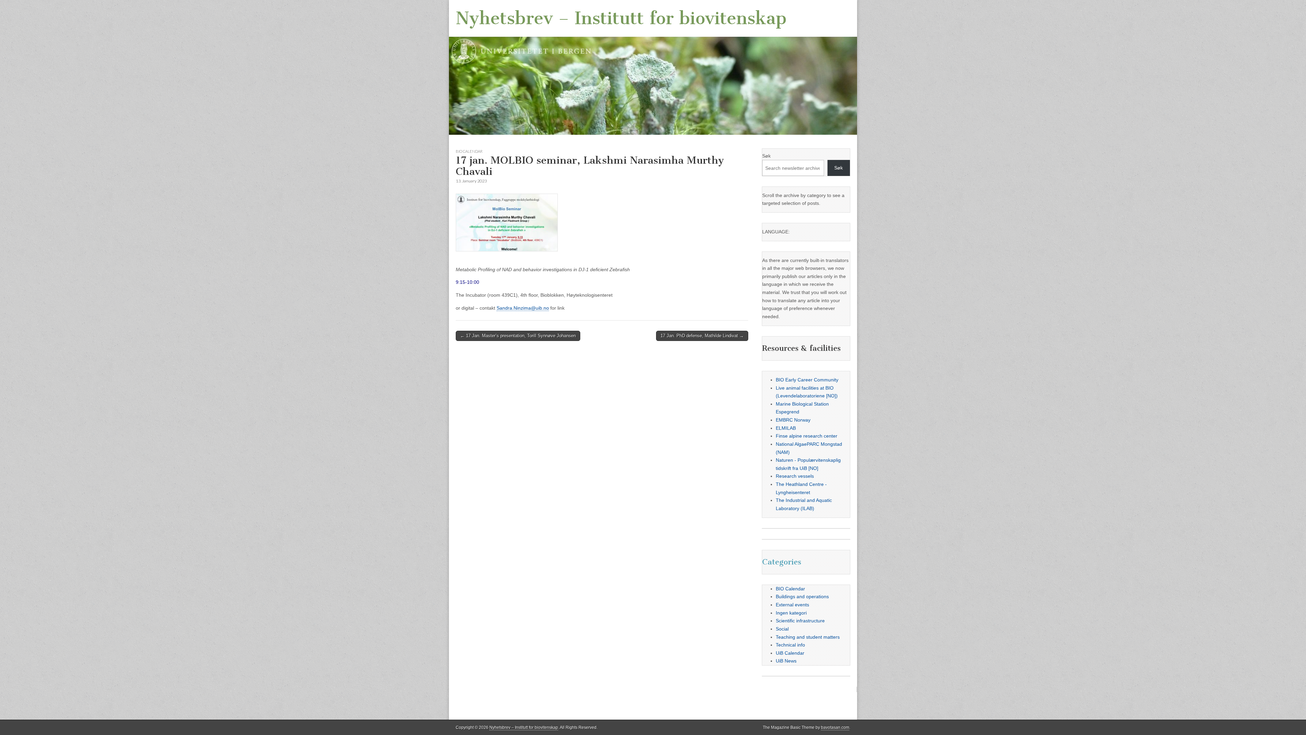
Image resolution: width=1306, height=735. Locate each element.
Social (782, 629)
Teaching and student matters (808, 637)
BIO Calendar (469, 151)
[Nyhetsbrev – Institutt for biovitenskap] (653, 67)
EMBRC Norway (793, 420)
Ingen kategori (791, 613)
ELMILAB (786, 428)
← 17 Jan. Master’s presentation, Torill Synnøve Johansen (518, 335)
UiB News (786, 661)
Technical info (790, 645)
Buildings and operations (802, 596)
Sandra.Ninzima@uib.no (523, 308)
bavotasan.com (835, 727)
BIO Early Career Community (807, 379)
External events (792, 604)
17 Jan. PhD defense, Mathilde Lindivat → (702, 335)
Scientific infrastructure (800, 620)
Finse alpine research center (806, 436)
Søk (766, 156)
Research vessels (795, 476)
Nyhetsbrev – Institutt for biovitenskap (621, 18)
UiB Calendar (790, 653)
